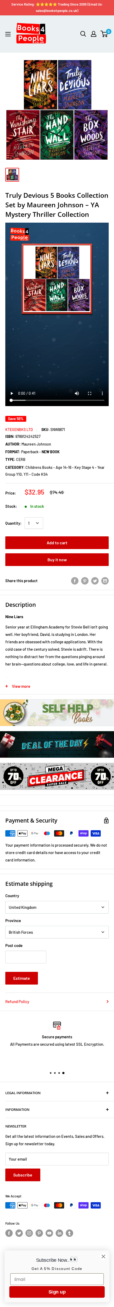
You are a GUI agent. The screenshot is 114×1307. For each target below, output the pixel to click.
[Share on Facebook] (74, 581)
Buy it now (57, 559)
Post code (14, 945)
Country (12, 895)
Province (13, 920)
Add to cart (57, 542)
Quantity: (13, 523)
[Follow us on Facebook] (9, 1233)
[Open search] (83, 34)
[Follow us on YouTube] (49, 1233)
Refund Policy (17, 1001)
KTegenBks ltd (19, 429)
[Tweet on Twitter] (95, 581)
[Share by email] (105, 581)
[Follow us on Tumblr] (69, 1233)
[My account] (93, 34)
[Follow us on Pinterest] (39, 1233)
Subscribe (22, 1174)
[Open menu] (8, 34)
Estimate (21, 978)
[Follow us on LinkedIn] (59, 1233)
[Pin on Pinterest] (85, 581)
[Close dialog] (103, 1256)
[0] (104, 34)
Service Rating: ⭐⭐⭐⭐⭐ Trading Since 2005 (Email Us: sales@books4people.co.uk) (57, 7)
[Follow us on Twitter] (19, 1233)
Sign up (57, 1291)
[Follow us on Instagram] (29, 1233)
